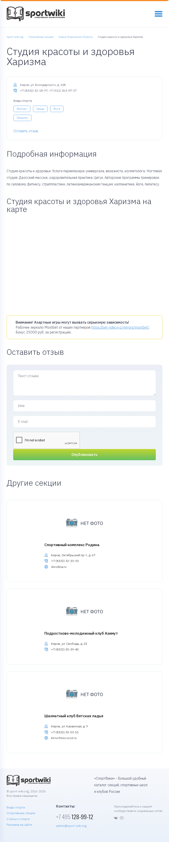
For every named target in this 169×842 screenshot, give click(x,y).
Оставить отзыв (25, 131)
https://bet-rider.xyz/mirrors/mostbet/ (120, 327)
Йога (56, 109)
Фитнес (22, 109)
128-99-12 (74, 816)
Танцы (40, 109)
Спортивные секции (21, 813)
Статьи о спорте (18, 819)
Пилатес (22, 118)
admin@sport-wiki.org (71, 826)
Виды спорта (16, 807)
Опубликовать (84, 454)
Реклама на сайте (19, 825)
